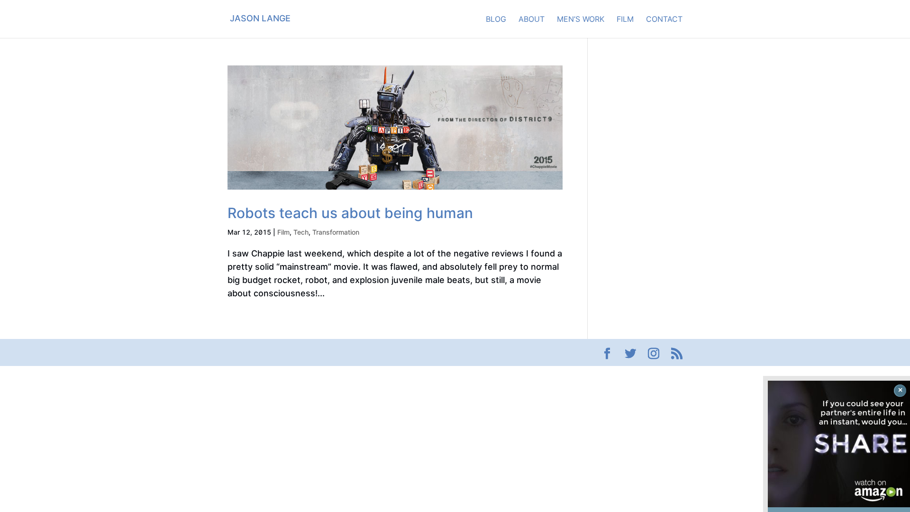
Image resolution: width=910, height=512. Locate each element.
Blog (496, 20)
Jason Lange (260, 18)
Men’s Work (580, 20)
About (532, 20)
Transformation (335, 232)
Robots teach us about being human (350, 212)
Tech (301, 232)
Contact (664, 20)
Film (625, 20)
